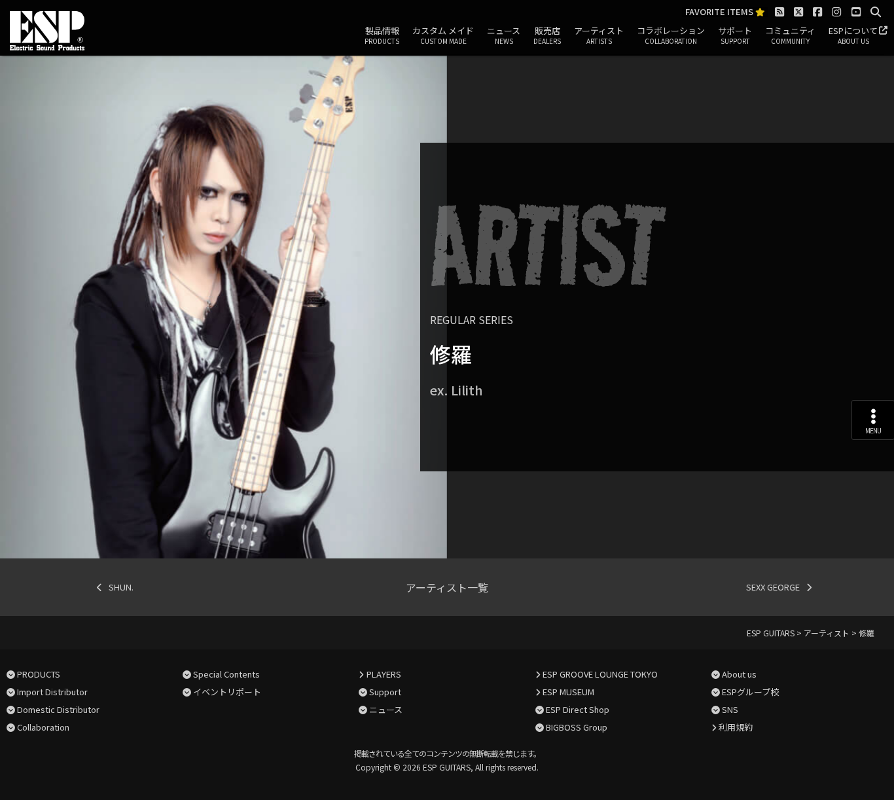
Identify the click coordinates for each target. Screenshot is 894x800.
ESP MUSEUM (568, 691)
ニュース (503, 35)
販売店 (547, 35)
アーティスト (599, 35)
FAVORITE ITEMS (720, 12)
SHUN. (121, 587)
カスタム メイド (443, 35)
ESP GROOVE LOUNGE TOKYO (600, 674)
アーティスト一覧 (447, 587)
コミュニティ (790, 35)
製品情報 (382, 35)
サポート (735, 35)
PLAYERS (384, 674)
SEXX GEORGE (773, 587)
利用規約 (736, 727)
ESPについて (853, 35)
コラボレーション (671, 35)
